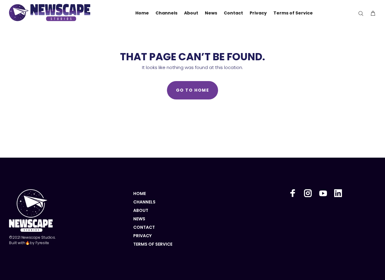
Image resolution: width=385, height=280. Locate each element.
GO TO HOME (192, 90)
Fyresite (42, 242)
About (140, 210)
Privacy (142, 236)
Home (139, 193)
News (139, 219)
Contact (144, 227)
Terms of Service (152, 244)
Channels (144, 202)
